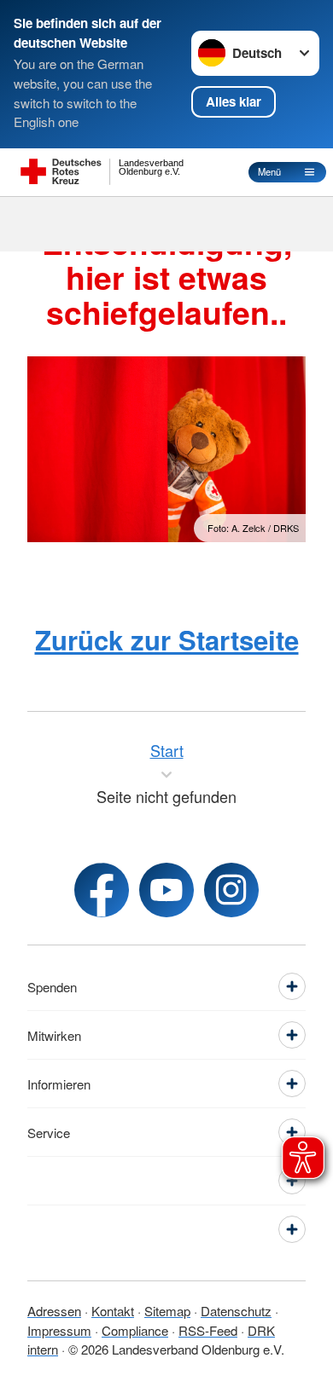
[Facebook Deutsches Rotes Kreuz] (101, 890)
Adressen (54, 1311)
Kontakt (112, 1311)
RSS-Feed (207, 1330)
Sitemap (167, 1311)
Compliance (135, 1330)
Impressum (59, 1330)
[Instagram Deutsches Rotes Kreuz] (231, 890)
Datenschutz (236, 1311)
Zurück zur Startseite (167, 640)
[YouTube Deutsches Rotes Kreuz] (166, 890)
